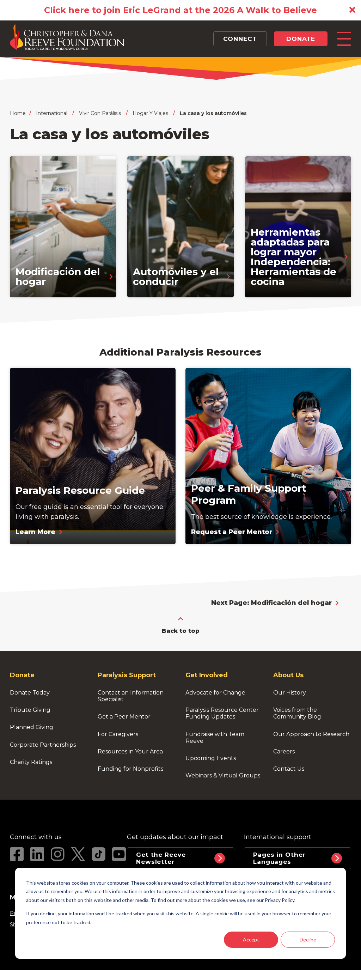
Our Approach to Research (311, 734)
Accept (251, 939)
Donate (300, 38)
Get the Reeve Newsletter (162, 858)
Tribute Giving (30, 710)
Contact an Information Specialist (131, 696)
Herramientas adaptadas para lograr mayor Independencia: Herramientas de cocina (295, 256)
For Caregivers (118, 734)
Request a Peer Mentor (231, 532)
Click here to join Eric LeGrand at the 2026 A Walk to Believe (180, 10)
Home (18, 113)
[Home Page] (166, 37)
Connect (240, 38)
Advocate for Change (215, 692)
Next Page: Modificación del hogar (271, 603)
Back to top (181, 631)
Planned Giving (31, 727)
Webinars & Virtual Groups (222, 775)
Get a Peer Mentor (124, 716)
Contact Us (288, 768)
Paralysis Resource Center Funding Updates (222, 713)
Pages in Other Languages (279, 858)
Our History (289, 692)
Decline (308, 939)
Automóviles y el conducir (177, 276)
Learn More (35, 532)
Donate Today (30, 692)
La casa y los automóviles (213, 113)
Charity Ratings (31, 762)
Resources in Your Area (130, 751)
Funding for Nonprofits (130, 768)
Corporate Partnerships (43, 744)
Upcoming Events (210, 758)
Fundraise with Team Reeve (215, 737)
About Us (288, 675)
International (51, 113)
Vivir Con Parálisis (100, 113)
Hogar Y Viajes (150, 113)
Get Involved (206, 675)
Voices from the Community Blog (297, 713)
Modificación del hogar (59, 276)
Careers (284, 751)
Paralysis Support (127, 675)
